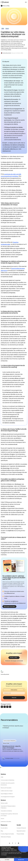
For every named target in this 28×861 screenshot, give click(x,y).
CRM (2, 777)
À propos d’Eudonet (21, 828)
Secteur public (4, 803)
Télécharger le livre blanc (9, 606)
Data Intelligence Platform (7, 794)
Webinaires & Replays (6, 837)
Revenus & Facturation (6, 788)
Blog (2, 831)
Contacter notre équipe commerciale (14, 660)
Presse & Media (20, 834)
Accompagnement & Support (8, 796)
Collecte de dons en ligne (7, 791)
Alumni (2, 818)
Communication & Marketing (7, 780)
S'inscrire (14, 697)
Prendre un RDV (13, 657)
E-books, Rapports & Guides (7, 834)
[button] (26, 2)
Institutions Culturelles (6, 821)
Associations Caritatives (6, 811)
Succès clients (4, 828)
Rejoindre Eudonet (21, 831)
